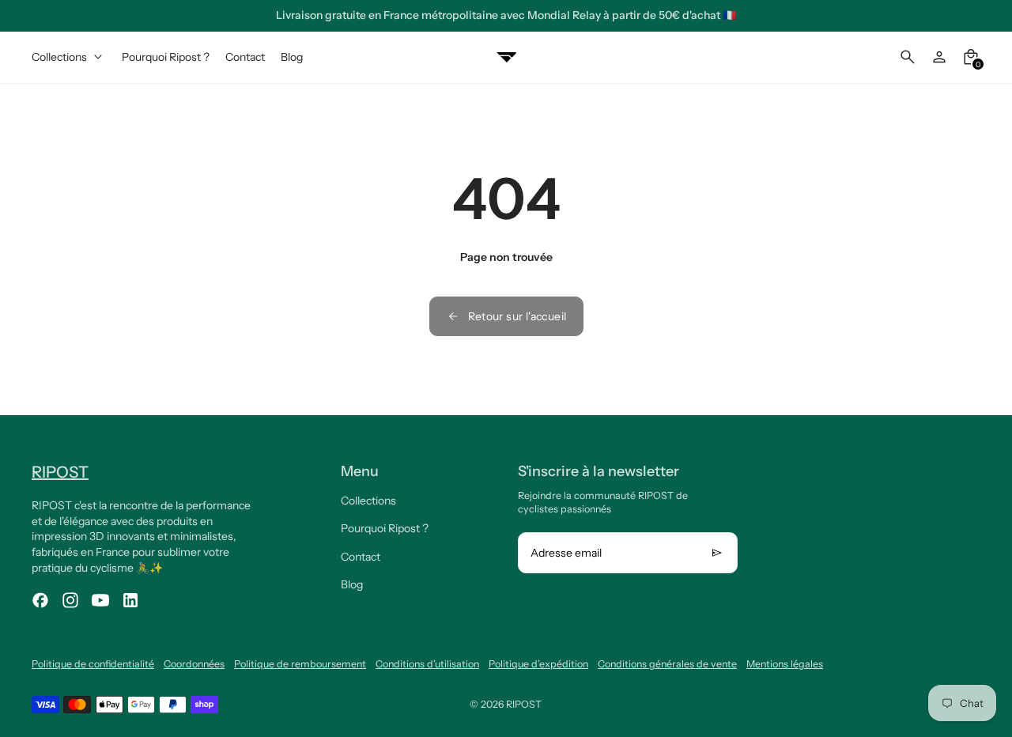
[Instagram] (70, 600)
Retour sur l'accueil (517, 316)
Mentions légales (784, 664)
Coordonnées (194, 664)
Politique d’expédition (538, 664)
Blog (352, 584)
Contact (360, 557)
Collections (368, 500)
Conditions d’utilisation (427, 664)
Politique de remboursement (300, 664)
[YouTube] (100, 600)
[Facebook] (40, 600)
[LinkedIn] (130, 600)
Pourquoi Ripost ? (385, 528)
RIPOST (524, 704)
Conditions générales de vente (667, 664)
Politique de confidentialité (93, 664)
